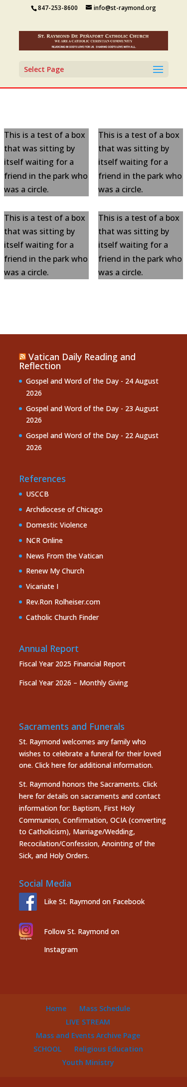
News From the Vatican (64, 555)
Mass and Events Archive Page (88, 1035)
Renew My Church (55, 570)
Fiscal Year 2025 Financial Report (72, 663)
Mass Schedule (104, 1008)
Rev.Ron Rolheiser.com (63, 601)
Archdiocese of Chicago (64, 509)
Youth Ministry (88, 1062)
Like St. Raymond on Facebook (94, 901)
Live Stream (88, 1022)
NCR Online (44, 540)
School (47, 1049)
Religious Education (108, 1049)
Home (56, 1008)
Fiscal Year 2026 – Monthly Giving (73, 682)
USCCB (37, 494)
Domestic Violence (56, 525)
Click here (50, 765)
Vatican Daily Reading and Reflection (77, 361)
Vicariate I (42, 586)
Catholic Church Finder (62, 617)
